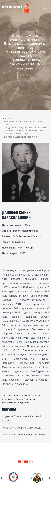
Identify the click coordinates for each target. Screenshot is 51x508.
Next (48, 478)
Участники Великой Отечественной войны (24, 123)
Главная (6, 119)
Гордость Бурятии (12, 7)
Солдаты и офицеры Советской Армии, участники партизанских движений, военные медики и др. (26, 131)
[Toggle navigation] (45, 7)
